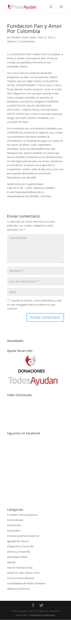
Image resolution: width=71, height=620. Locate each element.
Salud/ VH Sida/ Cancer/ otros (23, 572)
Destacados (14, 530)
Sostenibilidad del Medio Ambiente (26, 583)
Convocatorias (15, 520)
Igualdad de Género (18, 541)
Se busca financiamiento (20, 578)
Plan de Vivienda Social (19, 567)
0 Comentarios (26, 41)
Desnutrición (14, 525)
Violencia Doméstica (18, 588)
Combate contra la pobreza (22, 514)
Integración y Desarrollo (20, 546)
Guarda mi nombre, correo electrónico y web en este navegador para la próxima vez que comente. (34, 304)
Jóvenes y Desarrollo (18, 551)
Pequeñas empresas (42, 615)
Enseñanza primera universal (23, 535)
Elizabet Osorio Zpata (24, 37)
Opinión (11, 41)
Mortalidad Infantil (17, 557)
